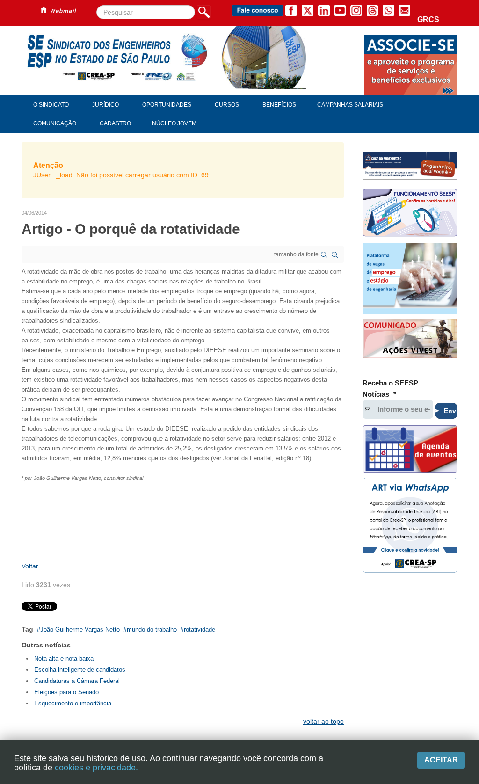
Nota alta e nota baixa (64, 658)
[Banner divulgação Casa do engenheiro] (410, 166)
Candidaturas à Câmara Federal (77, 680)
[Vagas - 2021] (410, 278)
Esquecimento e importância (72, 703)
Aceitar (441, 760)
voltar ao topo (323, 721)
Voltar (30, 566)
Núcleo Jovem (174, 123)
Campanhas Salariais (350, 105)
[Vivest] (410, 340)
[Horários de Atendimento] (410, 214)
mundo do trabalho (152, 629)
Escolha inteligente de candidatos (79, 669)
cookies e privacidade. (96, 767)
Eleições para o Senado (66, 692)
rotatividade (199, 629)
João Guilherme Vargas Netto (80, 629)
